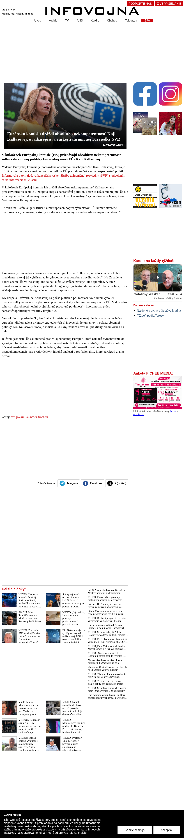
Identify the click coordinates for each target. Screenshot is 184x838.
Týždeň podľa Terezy (150, 315)
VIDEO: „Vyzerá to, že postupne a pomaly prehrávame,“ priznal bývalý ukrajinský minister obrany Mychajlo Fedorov (73, 623)
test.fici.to (138, 414)
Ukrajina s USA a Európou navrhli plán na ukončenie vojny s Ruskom (108, 668)
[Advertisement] (92, 50)
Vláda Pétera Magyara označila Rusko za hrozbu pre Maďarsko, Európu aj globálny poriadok (29, 709)
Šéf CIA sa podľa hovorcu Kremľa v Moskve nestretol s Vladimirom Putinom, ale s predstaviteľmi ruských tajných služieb (107, 592)
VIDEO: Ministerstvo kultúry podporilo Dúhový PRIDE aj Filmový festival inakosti (73, 725)
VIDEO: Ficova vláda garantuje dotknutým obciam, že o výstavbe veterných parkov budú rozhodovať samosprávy (106, 599)
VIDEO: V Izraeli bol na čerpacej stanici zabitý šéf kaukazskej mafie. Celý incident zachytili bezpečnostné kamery (106, 682)
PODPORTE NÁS (140, 3)
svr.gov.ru (17, 417)
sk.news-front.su (37, 417)
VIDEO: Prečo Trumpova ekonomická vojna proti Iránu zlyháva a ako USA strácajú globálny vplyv (107, 640)
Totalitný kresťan (147, 294)
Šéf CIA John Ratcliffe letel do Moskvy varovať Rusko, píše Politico (30, 617)
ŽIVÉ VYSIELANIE (169, 3)
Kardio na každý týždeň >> (168, 298)
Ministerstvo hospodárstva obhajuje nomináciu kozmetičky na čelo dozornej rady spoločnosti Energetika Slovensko (107, 661)
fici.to (173, 411)
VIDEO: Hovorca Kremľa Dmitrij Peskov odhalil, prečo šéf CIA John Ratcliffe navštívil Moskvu (29, 602)
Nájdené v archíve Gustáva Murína (159, 310)
